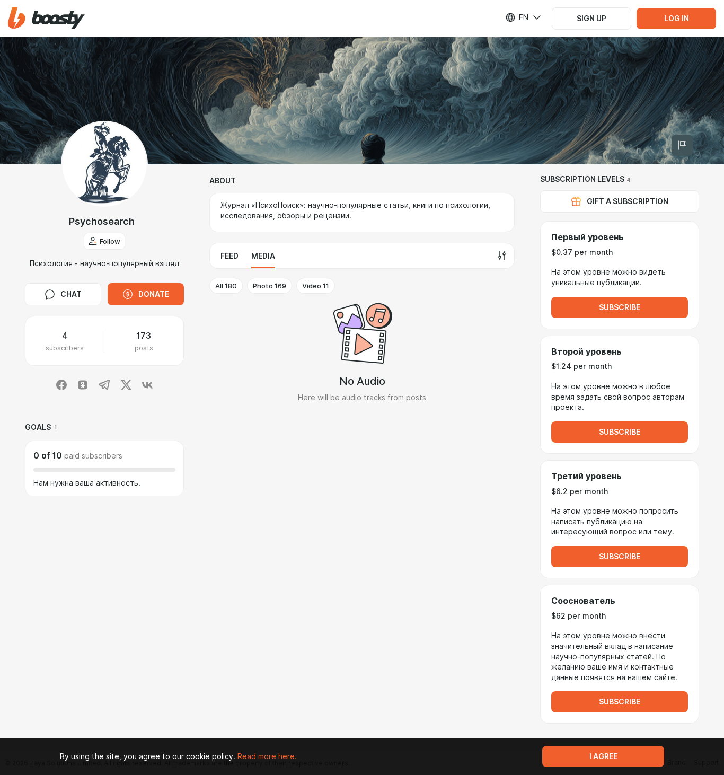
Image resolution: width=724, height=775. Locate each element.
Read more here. (267, 756)
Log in (676, 18)
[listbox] (516, 17)
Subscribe (619, 307)
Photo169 (269, 285)
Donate (153, 294)
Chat (71, 294)
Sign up (591, 18)
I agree (603, 756)
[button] (46, 18)
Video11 (315, 285)
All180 (226, 285)
